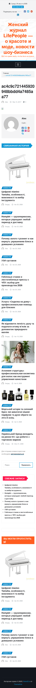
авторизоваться (17, 454)
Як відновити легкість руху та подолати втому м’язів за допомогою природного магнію (18, 328)
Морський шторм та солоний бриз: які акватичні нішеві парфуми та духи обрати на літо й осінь (17, 413)
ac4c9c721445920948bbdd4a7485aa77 (18, 75)
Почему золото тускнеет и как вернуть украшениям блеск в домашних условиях (17, 241)
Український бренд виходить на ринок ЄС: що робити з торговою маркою (17, 436)
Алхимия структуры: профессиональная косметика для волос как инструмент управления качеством (18, 375)
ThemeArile (18, 684)
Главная (6, 73)
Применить (26, 465)
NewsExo (26, 681)
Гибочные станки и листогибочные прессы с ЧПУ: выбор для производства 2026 (15, 281)
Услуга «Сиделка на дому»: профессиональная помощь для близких (17, 304)
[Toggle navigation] (18, 65)
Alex (6, 102)
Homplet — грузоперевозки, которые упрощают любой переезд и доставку (16, 219)
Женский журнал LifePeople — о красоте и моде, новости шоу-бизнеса (18, 38)
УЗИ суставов (9, 260)
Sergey (7, 204)
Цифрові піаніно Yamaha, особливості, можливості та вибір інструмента (13, 196)
